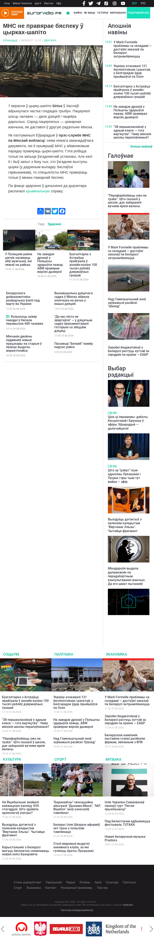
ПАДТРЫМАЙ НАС (138, 12)
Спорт (60, 759)
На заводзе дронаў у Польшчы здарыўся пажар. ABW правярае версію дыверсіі (50, 263)
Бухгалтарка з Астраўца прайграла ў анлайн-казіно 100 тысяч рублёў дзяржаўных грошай (83, 264)
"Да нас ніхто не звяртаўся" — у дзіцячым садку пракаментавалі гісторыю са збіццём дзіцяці (73, 323)
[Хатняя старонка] (44, 13)
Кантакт (50, 888)
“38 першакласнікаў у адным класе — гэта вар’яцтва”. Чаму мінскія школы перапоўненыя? (132, 132)
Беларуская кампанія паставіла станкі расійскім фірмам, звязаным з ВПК (125, 738)
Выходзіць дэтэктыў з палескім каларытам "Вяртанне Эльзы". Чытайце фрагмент (125, 525)
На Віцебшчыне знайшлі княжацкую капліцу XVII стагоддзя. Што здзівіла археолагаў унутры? (125, 625)
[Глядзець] (8, 316)
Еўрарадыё (10, 40)
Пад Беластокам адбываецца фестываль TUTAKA (127, 823)
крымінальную (38, 191)
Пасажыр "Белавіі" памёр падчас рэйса (73, 345)
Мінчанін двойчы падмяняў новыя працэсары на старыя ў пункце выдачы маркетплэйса (24, 343)
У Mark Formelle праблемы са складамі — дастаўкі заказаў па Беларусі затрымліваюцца (132, 49)
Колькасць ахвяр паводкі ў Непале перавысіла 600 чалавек (24, 320)
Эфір (58, 3)
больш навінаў (141, 146)
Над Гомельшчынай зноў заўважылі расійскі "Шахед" (127, 302)
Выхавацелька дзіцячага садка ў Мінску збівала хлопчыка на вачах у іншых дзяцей (73, 298)
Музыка (113, 759)
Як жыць (89, 12)
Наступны (151, 929)
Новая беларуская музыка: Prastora (125, 838)
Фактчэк (48, 3)
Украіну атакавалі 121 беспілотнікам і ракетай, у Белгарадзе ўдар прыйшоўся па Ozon (132, 71)
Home (68, 13)
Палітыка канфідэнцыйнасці (77, 910)
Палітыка (63, 654)
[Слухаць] (115, 413)
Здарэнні (50, 40)
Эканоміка (116, 654)
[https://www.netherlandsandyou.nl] (112, 929)
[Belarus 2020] (66, 929)
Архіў (98, 882)
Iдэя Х (38, 3)
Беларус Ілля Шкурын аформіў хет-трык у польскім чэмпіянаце (76, 828)
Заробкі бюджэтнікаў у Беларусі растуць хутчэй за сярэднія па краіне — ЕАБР (128, 350)
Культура (12, 759)
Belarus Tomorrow (22, 3)
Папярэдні (2, 929)
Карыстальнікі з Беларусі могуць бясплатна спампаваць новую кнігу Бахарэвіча (25, 850)
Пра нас (102, 888)
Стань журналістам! (27, 882)
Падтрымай (54, 882)
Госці (7, 3)
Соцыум (11, 654)
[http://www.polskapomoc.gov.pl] (21, 929)
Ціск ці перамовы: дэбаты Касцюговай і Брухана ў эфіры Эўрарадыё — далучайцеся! (128, 422)
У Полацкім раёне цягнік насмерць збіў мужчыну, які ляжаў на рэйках (18, 259)
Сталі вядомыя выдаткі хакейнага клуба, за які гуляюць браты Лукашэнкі (73, 847)
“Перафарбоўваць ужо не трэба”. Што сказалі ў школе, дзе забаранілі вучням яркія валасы (127, 201)
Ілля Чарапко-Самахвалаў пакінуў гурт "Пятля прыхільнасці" (124, 805)
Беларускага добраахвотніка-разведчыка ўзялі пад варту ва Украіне (23, 298)
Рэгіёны (85, 882)
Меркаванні (118, 12)
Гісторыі (102, 12)
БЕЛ (134, 3)
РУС (143, 3)
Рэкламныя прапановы (76, 888)
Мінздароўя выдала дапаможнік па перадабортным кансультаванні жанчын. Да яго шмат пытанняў (126, 576)
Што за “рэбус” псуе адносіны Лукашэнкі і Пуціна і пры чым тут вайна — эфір (124, 476)
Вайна (78, 12)
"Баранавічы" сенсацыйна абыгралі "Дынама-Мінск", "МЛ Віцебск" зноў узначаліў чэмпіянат (76, 807)
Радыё (70, 882)
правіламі (128, 905)
